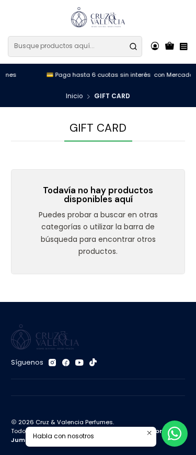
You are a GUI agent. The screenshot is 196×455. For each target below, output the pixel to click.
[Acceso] (155, 46)
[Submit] (133, 46)
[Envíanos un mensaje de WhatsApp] (175, 434)
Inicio (74, 97)
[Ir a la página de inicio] (98, 17)
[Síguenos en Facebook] (66, 363)
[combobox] (75, 46)
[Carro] (170, 46)
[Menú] (183, 46)
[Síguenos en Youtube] (79, 363)
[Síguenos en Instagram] (52, 363)
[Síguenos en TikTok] (93, 363)
